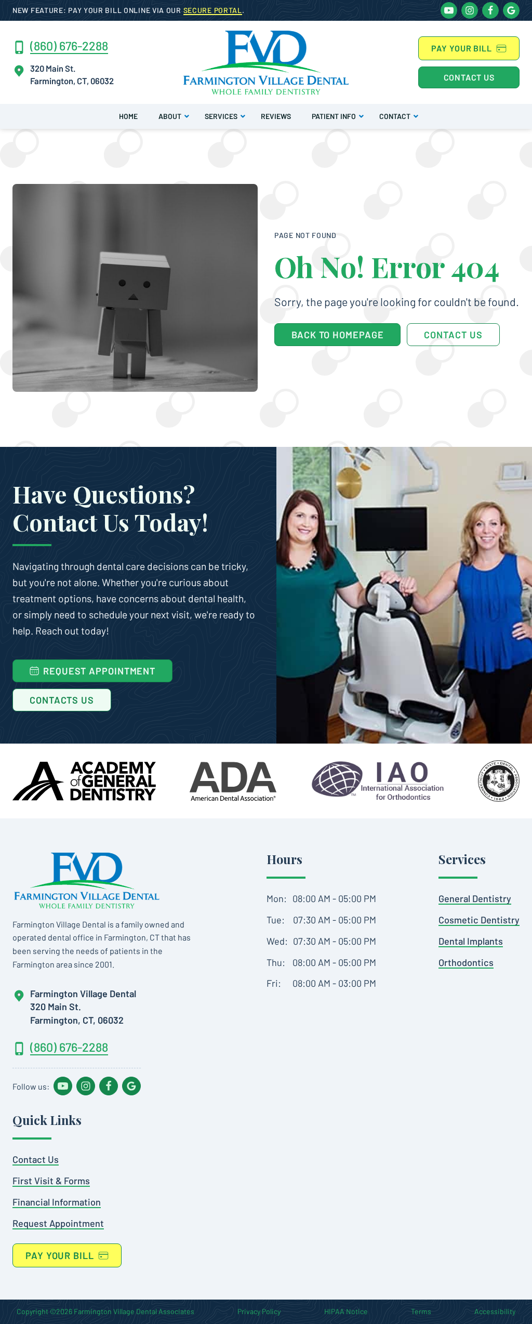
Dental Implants (470, 941)
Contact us (469, 77)
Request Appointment (58, 1223)
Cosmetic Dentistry (479, 919)
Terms (421, 1311)
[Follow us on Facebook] (490, 10)
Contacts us (62, 700)
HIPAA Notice (346, 1311)
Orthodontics (466, 962)
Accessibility (494, 1311)
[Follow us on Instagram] (469, 10)
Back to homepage (337, 334)
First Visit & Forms (51, 1180)
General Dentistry (474, 898)
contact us (453, 334)
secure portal (212, 10)
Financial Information (56, 1202)
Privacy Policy (259, 1311)
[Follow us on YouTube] (449, 10)
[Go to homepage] (86, 880)
